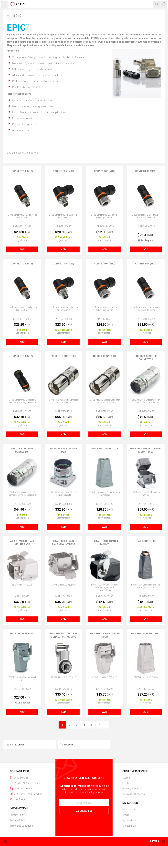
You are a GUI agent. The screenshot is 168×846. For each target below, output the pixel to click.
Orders (125, 815)
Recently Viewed (130, 788)
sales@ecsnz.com (23, 788)
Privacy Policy (17, 815)
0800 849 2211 (21, 777)
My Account (128, 809)
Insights (126, 783)
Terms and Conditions (21, 825)
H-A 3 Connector (146, 541)
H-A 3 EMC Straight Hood (145, 633)
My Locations (129, 820)
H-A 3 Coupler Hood (22, 633)
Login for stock (22, 240)
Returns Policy (17, 820)
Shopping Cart (129, 825)
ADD (22, 249)
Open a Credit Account (133, 794)
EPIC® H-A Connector (104, 448)
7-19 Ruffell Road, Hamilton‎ (28, 794)
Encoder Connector (63, 356)
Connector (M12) (22, 171)
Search (126, 777)
